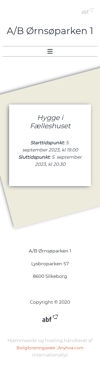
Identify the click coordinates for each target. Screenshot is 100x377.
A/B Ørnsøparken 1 (50, 31)
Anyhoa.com (70, 347)
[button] (49, 51)
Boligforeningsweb (36, 347)
